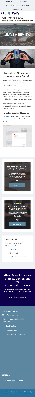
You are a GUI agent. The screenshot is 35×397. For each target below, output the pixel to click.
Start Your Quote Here (17, 297)
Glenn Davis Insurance (14, 381)
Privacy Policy (28, 392)
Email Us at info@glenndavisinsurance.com (17, 20)
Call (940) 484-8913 (12, 17)
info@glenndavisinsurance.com (17, 257)
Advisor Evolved (25, 393)
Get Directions (12, 249)
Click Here (6, 116)
